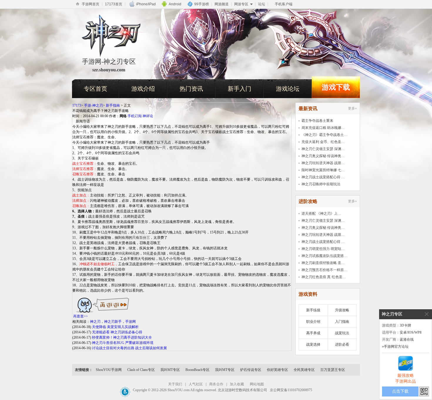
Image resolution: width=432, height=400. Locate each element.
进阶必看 (342, 344)
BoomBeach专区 (197, 370)
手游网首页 (90, 4)
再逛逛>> (80, 316)
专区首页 (95, 88)
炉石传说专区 (250, 370)
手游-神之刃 (93, 105)
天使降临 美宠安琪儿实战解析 (115, 327)
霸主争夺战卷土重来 (317, 121)
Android (175, 4)
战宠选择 (313, 344)
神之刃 (95, 322)
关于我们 (175, 384)
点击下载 (400, 391)
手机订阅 (135, 116)
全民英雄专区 (304, 370)
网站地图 (257, 384)
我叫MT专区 (170, 370)
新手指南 (113, 105)
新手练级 (313, 310)
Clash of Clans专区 (141, 370)
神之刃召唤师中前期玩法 (321, 184)
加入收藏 (237, 384)
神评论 (148, 116)
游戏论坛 (287, 88)
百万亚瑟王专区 (332, 370)
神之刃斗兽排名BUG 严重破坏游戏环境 (122, 343)
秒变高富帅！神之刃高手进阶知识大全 (122, 337)
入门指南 (342, 322)
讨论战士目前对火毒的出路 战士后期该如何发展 (129, 348)
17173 (76, 105)
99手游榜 (201, 4)
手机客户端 (283, 4)
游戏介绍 (143, 88)
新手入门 (239, 88)
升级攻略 (342, 310)
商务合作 (216, 384)
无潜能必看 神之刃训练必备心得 (117, 332)
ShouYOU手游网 (109, 370)
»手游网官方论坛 (395, 346)
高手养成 (313, 333)
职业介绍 (313, 322)
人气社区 (196, 384)
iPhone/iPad (146, 4)
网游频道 (222, 4)
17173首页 (113, 4)
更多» (352, 108)
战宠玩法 (342, 333)
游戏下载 (336, 87)
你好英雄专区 (277, 370)
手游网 (130, 322)
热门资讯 (191, 88)
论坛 (261, 4)
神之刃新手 (113, 322)
